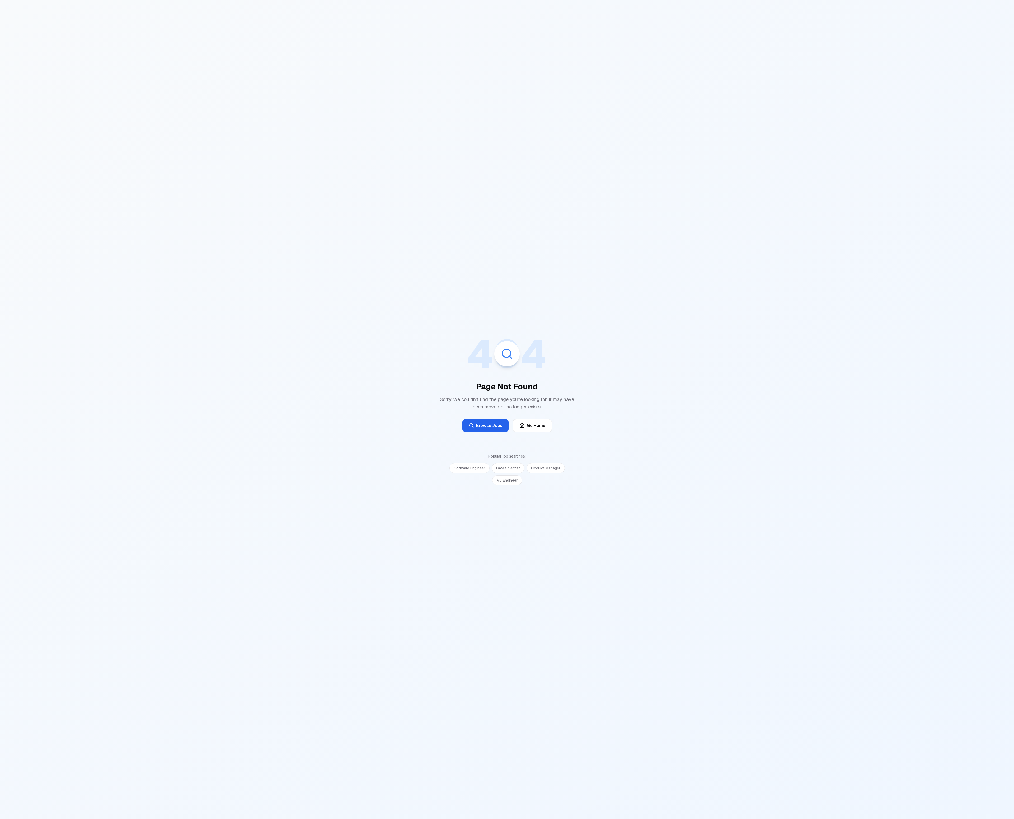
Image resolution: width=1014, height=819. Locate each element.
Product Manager (545, 468)
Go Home (536, 425)
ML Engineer (507, 480)
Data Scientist (508, 468)
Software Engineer (469, 468)
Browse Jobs (489, 425)
